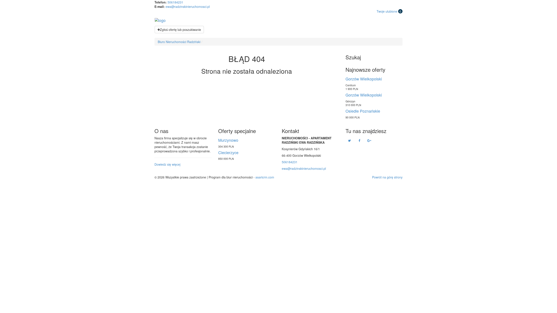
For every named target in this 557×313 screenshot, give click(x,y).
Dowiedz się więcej (167, 164)
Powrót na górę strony (387, 177)
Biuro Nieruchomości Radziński (179, 42)
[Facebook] (359, 140)
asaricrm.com (264, 177)
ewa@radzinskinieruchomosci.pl (188, 6)
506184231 (175, 2)
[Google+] (369, 140)
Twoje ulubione (389, 11)
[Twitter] (350, 140)
